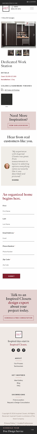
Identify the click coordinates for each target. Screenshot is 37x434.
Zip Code (7, 259)
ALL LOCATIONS (32, 1)
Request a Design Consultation (18, 402)
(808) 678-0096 (16, 9)
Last (4, 219)
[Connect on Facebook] (13, 350)
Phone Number (9, 246)
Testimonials (18, 366)
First (4, 206)
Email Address (9, 233)
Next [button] (33, 35)
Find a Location (18, 400)
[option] (18, 35)
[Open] (31, 8)
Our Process (18, 363)
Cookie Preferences (25, 423)
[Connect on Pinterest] (23, 350)
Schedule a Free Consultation (18, 318)
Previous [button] (3, 35)
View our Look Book (18, 125)
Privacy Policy (9, 423)
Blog (18, 383)
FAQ (18, 386)
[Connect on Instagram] (18, 350)
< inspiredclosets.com (9, 3)
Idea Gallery (18, 380)
